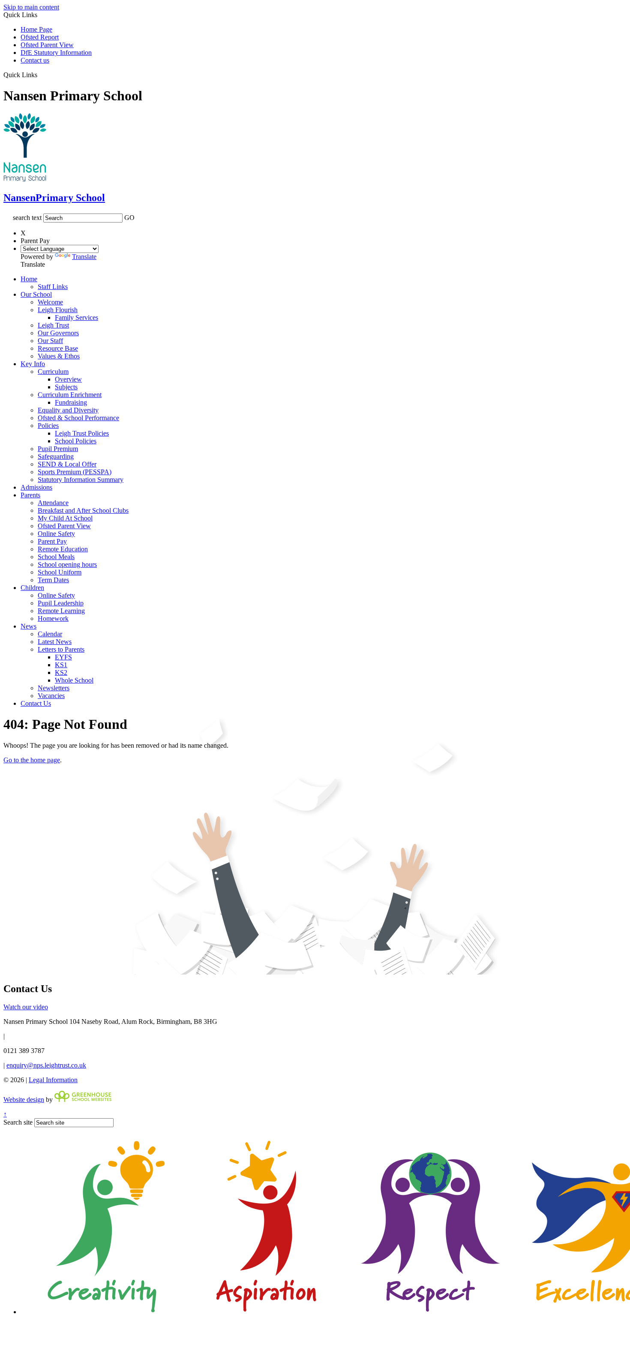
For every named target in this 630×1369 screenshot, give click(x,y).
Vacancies (51, 695)
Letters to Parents (61, 649)
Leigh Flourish (58, 309)
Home (29, 279)
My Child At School (65, 518)
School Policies (75, 441)
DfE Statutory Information (56, 52)
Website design (23, 1099)
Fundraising (71, 402)
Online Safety (56, 533)
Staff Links (53, 286)
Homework (53, 618)
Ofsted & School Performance (78, 417)
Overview (68, 379)
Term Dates (53, 580)
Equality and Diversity (68, 410)
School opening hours (67, 564)
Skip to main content (31, 7)
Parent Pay (52, 541)
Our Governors (58, 333)
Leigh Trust (53, 325)
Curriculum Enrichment (70, 394)
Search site (18, 1122)
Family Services (76, 317)
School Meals (56, 556)
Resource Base (58, 348)
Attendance (53, 502)
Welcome (50, 302)
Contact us (35, 60)
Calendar (50, 634)
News (28, 626)
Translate (84, 256)
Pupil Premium (58, 448)
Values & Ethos (59, 356)
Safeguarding (56, 456)
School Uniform (59, 572)
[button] (40, 74)
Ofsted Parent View (47, 44)
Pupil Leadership (61, 603)
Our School (36, 294)
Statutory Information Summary (80, 479)
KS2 (61, 672)
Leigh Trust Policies (82, 433)
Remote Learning (61, 610)
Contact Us (36, 703)
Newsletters (53, 688)
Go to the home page (31, 760)
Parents (30, 495)
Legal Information (53, 1079)
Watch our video (25, 1007)
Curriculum (53, 371)
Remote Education (63, 549)
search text (27, 217)
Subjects (66, 387)
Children (32, 587)
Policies (48, 425)
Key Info (33, 363)
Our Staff (50, 340)
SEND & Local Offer (67, 464)
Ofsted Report (40, 37)
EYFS (63, 657)
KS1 (61, 664)
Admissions (36, 487)
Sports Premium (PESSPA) (74, 471)
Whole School (74, 680)
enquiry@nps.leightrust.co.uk (46, 1065)
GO (129, 217)
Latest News (55, 641)
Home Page (36, 29)
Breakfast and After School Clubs (83, 510)
